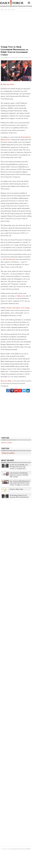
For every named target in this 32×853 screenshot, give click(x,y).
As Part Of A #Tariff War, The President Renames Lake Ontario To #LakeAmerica (19, 467)
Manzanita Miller (8, 84)
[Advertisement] (16, 27)
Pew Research (10, 259)
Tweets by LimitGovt (6, 442)
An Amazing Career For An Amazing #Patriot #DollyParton (19, 496)
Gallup (19, 296)
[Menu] (28, 2)
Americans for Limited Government (22, 848)
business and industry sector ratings (18, 308)
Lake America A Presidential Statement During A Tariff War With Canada (19, 475)
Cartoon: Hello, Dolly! (16, 489)
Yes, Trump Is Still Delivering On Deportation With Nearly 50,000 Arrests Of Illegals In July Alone (20, 483)
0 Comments (12, 9)
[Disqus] (16, 414)
